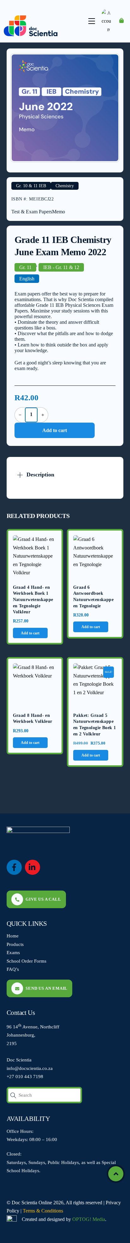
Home (13, 935)
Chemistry (65, 185)
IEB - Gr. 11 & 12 (61, 267)
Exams (13, 952)
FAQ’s (13, 969)
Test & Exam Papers (31, 211)
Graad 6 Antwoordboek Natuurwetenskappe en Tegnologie (93, 596)
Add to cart (54, 430)
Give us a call (43, 899)
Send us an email (47, 988)
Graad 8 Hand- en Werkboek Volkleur (32, 718)
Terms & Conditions (43, 1210)
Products (15, 944)
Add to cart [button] (30, 633)
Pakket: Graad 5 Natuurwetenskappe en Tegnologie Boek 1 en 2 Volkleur (94, 724)
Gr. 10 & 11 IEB (31, 185)
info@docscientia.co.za (30, 1068)
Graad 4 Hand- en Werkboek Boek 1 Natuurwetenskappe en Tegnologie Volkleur (33, 599)
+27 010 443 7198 (25, 1076)
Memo (58, 211)
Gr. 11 (25, 267)
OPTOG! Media (88, 1219)
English (26, 278)
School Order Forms (26, 961)
